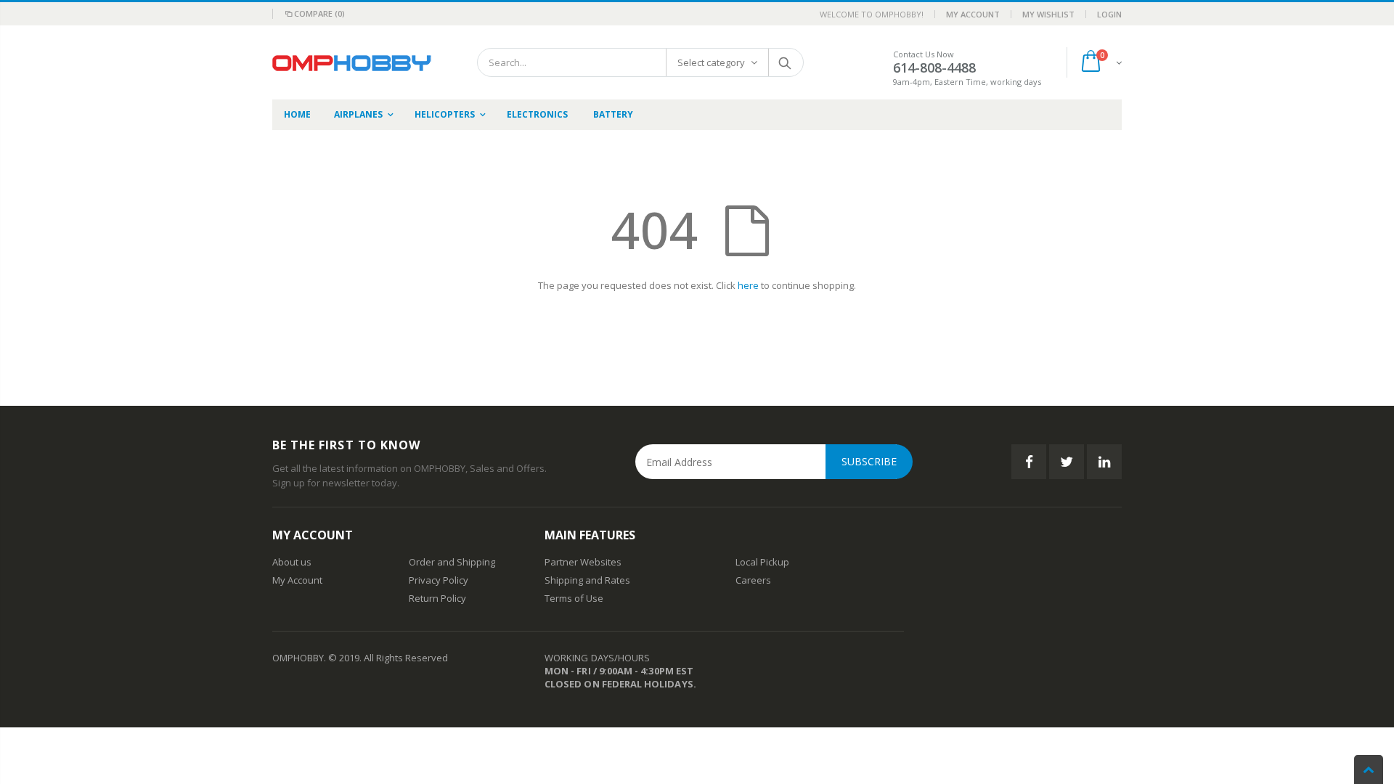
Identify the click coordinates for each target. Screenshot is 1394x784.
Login (1109, 14)
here (748, 285)
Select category (711, 62)
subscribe (869, 461)
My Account (973, 14)
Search (785, 62)
